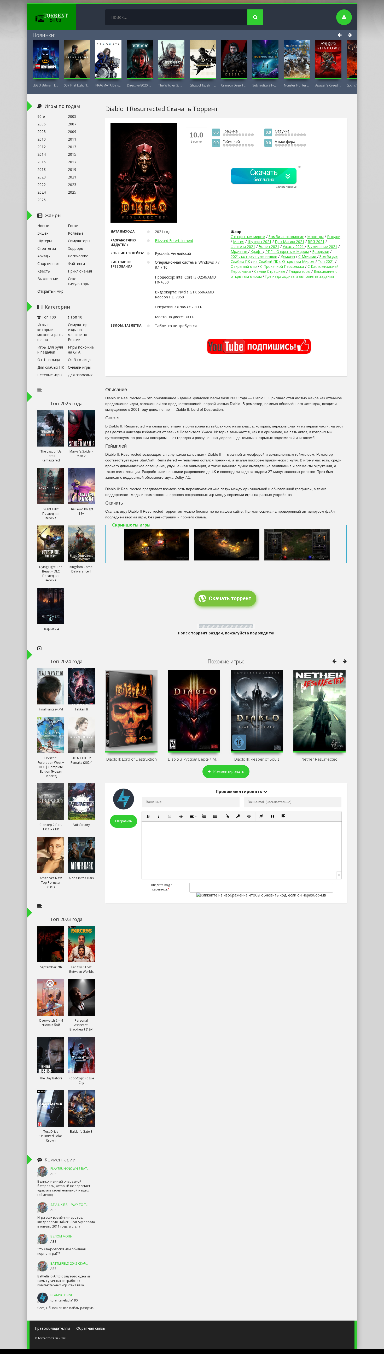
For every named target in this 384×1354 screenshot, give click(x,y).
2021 (72, 177)
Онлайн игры (79, 367)
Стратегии (46, 248)
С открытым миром (248, 236)
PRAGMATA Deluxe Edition (108, 85)
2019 (72, 169)
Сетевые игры (49, 374)
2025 (72, 192)
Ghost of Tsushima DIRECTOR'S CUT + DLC (203, 85)
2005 (72, 116)
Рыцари (333, 236)
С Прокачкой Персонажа (282, 266)
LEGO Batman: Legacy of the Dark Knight (46, 85)
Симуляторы (79, 240)
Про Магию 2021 (289, 241)
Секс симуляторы (79, 281)
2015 (72, 154)
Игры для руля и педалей (50, 350)
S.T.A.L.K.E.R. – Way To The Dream (75, 1204)
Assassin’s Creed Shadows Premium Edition (328, 85)
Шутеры (44, 240)
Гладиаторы (299, 271)
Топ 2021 (326, 261)
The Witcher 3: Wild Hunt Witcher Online (171, 85)
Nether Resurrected (319, 759)
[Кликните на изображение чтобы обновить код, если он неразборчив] (261, 895)
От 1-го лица (48, 359)
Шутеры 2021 (259, 241)
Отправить (123, 821)
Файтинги (76, 263)
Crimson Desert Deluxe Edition (234, 85)
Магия (238, 241)
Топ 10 (75, 317)
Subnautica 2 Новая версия (265, 85)
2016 (41, 161)
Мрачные (239, 251)
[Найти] (255, 17)
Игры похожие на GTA (81, 350)
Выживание (47, 278)
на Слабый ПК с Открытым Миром (284, 261)
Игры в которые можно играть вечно (50, 332)
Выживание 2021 (322, 246)
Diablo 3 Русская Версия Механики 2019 (194, 759)
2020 (41, 177)
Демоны (288, 256)
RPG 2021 (316, 241)
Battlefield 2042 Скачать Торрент (78, 1263)
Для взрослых (80, 374)
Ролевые (76, 233)
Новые (43, 225)
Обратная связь (90, 1328)
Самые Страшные (270, 271)
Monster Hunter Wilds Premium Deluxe (297, 85)
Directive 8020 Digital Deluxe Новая (140, 85)
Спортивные (48, 263)
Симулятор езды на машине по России (78, 332)
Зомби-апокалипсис (286, 236)
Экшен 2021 (269, 246)
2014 (41, 154)
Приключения (80, 271)
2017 (72, 161)
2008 (41, 131)
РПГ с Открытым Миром (287, 251)
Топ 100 (48, 317)
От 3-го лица (79, 359)
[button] (148, 816)
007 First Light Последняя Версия (77, 85)
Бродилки (320, 251)
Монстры (315, 236)
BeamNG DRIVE (61, 1295)
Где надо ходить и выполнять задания (299, 276)
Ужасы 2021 (294, 246)
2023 (72, 184)
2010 (41, 139)
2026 (41, 199)
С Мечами (307, 256)
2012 (41, 146)
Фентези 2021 (243, 246)
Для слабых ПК (50, 367)
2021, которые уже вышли (254, 256)
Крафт (257, 251)
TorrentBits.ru (61, 17)
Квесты (43, 271)
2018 (41, 169)
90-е (41, 116)
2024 (41, 192)
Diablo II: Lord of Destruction (131, 759)
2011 (72, 139)
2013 (72, 146)
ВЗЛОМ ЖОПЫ (61, 1236)
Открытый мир (244, 266)
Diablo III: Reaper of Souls (257, 759)
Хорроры (76, 248)
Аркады (43, 255)
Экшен (43, 233)
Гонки (73, 225)
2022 (41, 184)
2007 (72, 123)
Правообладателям (52, 1328)
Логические (78, 255)
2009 (72, 131)
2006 (41, 123)
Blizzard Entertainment (174, 240)
